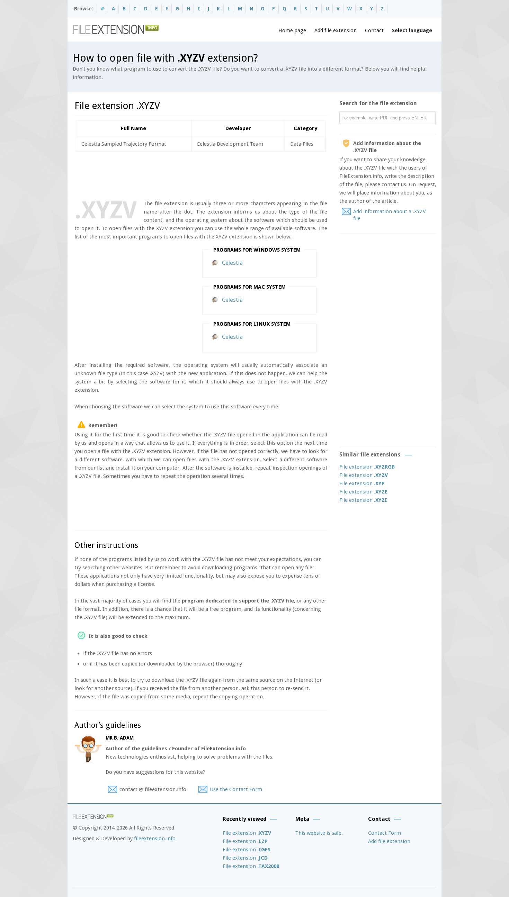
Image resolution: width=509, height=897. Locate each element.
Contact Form (384, 833)
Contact (374, 30)
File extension (367, 467)
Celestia (232, 262)
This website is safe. (319, 833)
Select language (412, 30)
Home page (292, 30)
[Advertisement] (200, 174)
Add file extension (335, 30)
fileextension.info (155, 838)
